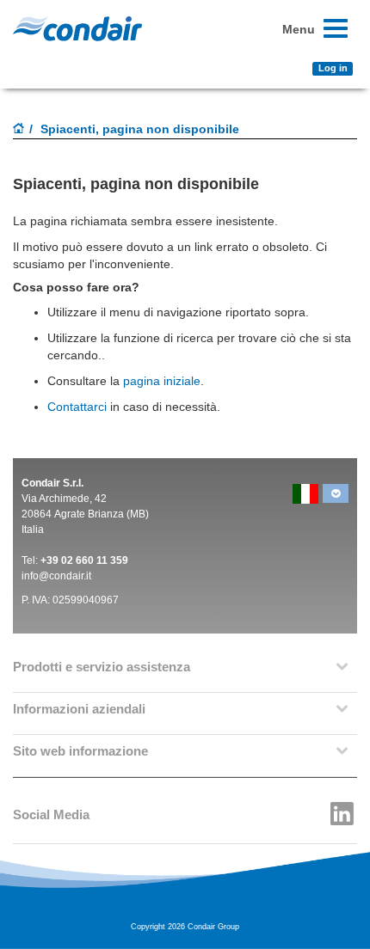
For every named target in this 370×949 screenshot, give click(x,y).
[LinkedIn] (342, 809)
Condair (77, 28)
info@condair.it (56, 576)
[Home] (19, 130)
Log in (333, 68)
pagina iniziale (161, 381)
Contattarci (132, 406)
